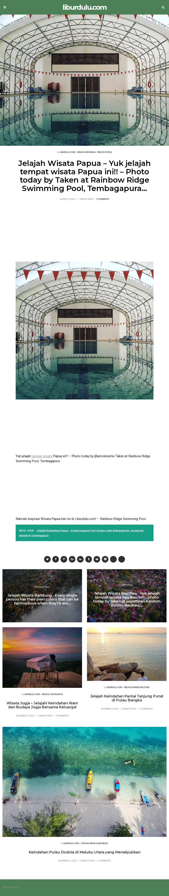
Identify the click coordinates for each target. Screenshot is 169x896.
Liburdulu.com (67, 152)
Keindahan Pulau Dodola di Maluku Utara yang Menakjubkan (84, 852)
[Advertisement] (84, 230)
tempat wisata (42, 456)
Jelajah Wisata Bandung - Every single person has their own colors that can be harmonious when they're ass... (42, 599)
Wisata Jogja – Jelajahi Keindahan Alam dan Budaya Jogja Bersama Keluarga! (42, 705)
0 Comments (103, 199)
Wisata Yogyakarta (52, 694)
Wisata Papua (105, 152)
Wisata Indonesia (87, 152)
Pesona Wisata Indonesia (94, 843)
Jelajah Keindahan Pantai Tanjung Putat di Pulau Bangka (126, 698)
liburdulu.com (85, 7)
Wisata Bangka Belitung (137, 687)
